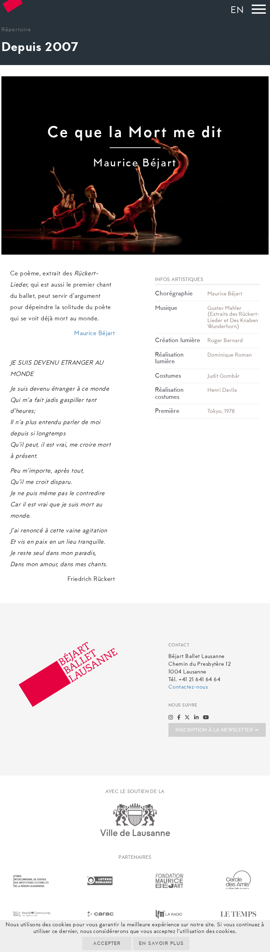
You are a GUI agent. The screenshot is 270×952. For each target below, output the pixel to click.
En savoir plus (161, 943)
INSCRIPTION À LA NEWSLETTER (214, 730)
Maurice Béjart (94, 334)
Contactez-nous (188, 687)
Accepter (107, 943)
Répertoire (16, 30)
